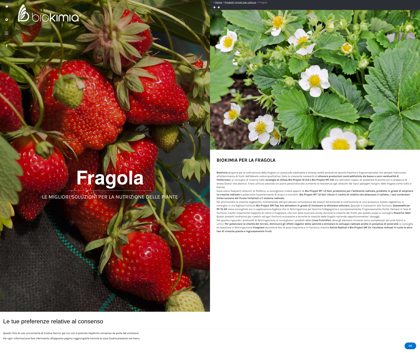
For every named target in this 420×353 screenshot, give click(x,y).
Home (218, 2)
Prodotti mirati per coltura (240, 2)
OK (410, 345)
